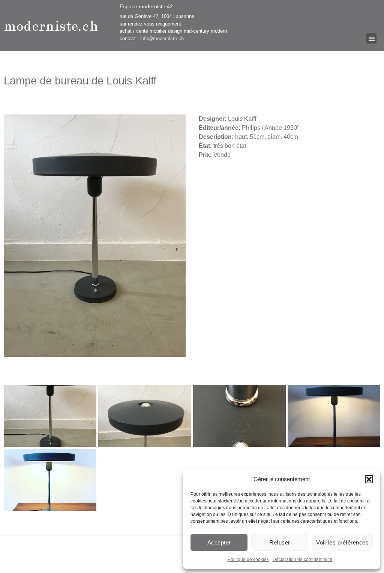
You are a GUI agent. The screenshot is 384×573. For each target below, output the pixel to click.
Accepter (219, 542)
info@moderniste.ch (162, 38)
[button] (369, 479)
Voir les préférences (342, 542)
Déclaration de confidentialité (302, 559)
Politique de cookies (248, 559)
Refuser (279, 542)
